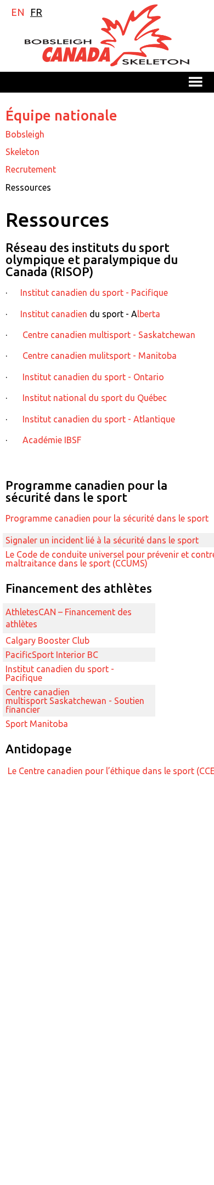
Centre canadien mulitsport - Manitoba (99, 355)
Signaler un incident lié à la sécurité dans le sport (102, 540)
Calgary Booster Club (48, 640)
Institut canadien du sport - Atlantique (98, 419)
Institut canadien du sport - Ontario (92, 377)
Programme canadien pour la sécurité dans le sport (107, 518)
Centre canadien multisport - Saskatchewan (108, 335)
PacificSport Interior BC (52, 655)
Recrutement (30, 169)
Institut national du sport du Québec (94, 398)
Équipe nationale (61, 115)
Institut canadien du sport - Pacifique (94, 292)
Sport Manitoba (37, 724)
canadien (69, 314)
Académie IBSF (51, 440)
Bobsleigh (24, 134)
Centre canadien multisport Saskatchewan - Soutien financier (74, 700)
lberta (148, 314)
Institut (35, 314)
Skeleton (22, 152)
